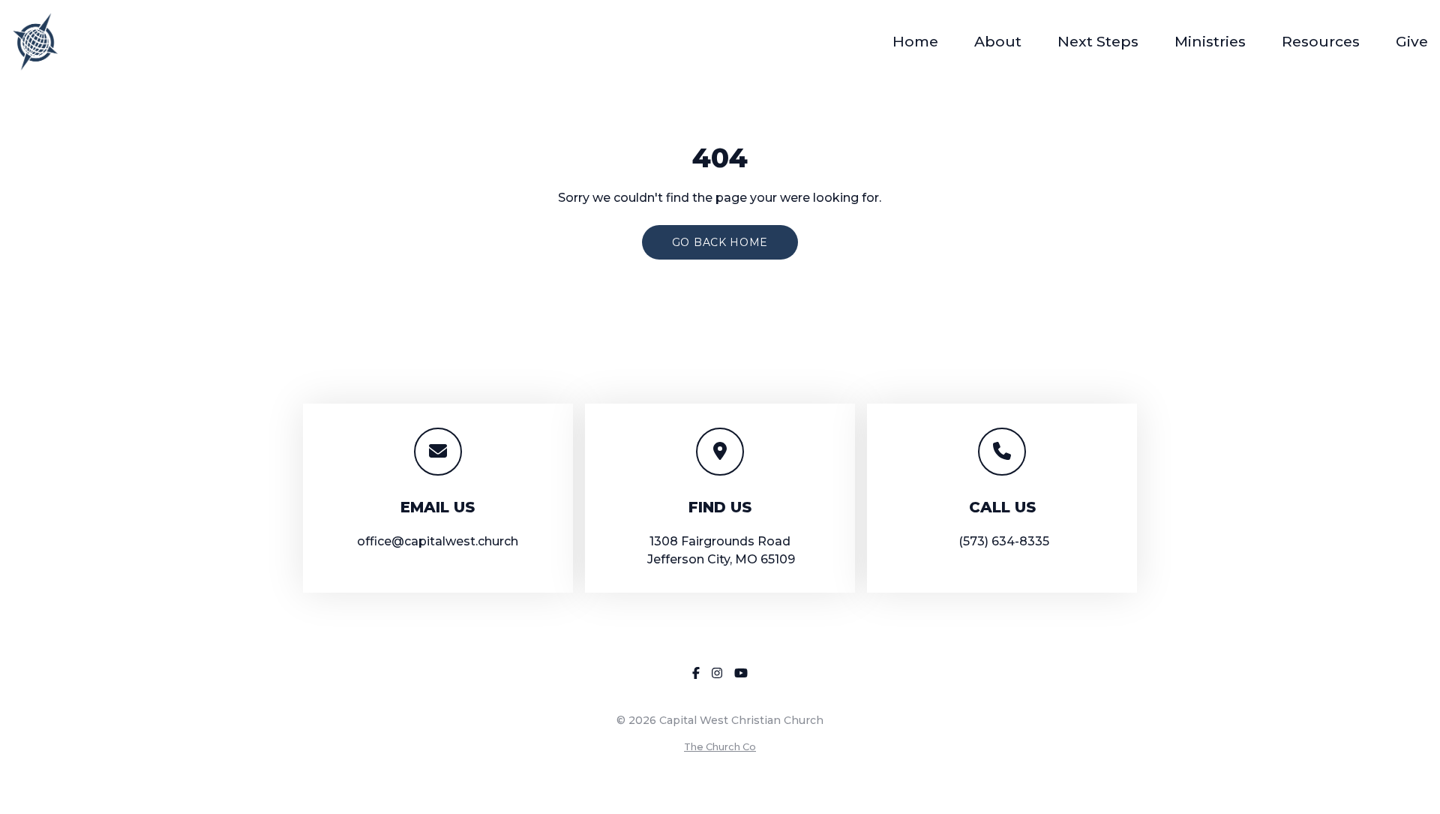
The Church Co (720, 746)
